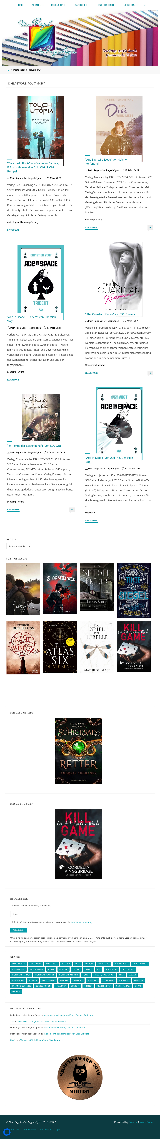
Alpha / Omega (18, 964)
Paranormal (108, 980)
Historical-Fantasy (21, 975)
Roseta (132, 1122)
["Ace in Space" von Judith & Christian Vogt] (119, 424)
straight (75, 986)
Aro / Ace (66, 964)
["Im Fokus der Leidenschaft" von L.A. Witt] (41, 421)
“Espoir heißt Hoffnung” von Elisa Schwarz (64, 1027)
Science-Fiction (43, 986)
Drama (51, 969)
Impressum (45, 1129)
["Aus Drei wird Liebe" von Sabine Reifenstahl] (119, 129)
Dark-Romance (36, 969)
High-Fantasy (128, 969)
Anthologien (13, 222)
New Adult (78, 980)
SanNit (13, 1040)
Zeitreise (16, 991)
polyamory (124, 980)
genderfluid (111, 969)
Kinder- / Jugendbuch (104, 975)
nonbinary (93, 980)
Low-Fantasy (18, 980)
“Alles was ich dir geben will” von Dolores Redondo (68, 1015)
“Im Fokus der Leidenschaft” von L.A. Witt (34, 446)
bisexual (89, 964)
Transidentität (104, 986)
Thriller (88, 986)
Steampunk (60, 986)
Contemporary (140, 964)
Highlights (90, 512)
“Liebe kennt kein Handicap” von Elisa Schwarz (66, 1033)
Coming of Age (121, 964)
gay (98, 969)
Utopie (138, 986)
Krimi (121, 975)
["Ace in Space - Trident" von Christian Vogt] (41, 282)
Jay (12, 1021)
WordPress (146, 1122)
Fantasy (88, 969)
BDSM (77, 964)
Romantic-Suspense (21, 986)
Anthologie (35, 964)
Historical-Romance (44, 975)
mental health (48, 980)
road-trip (138, 980)
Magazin (33, 980)
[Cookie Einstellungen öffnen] (7, 1135)
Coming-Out (104, 964)
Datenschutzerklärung (81, 922)
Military (64, 980)
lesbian (132, 975)
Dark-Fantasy (18, 969)
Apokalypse (51, 964)
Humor (86, 975)
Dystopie (63, 969)
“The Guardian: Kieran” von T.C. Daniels (110, 314)
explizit (76, 969)
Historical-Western (68, 975)
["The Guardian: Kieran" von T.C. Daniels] (119, 279)
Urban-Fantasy (123, 986)
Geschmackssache (95, 365)
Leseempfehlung (29, 222)
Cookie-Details (29, 1129)
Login (57, 1129)
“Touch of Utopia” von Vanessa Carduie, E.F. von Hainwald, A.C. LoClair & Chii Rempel (33, 167)
